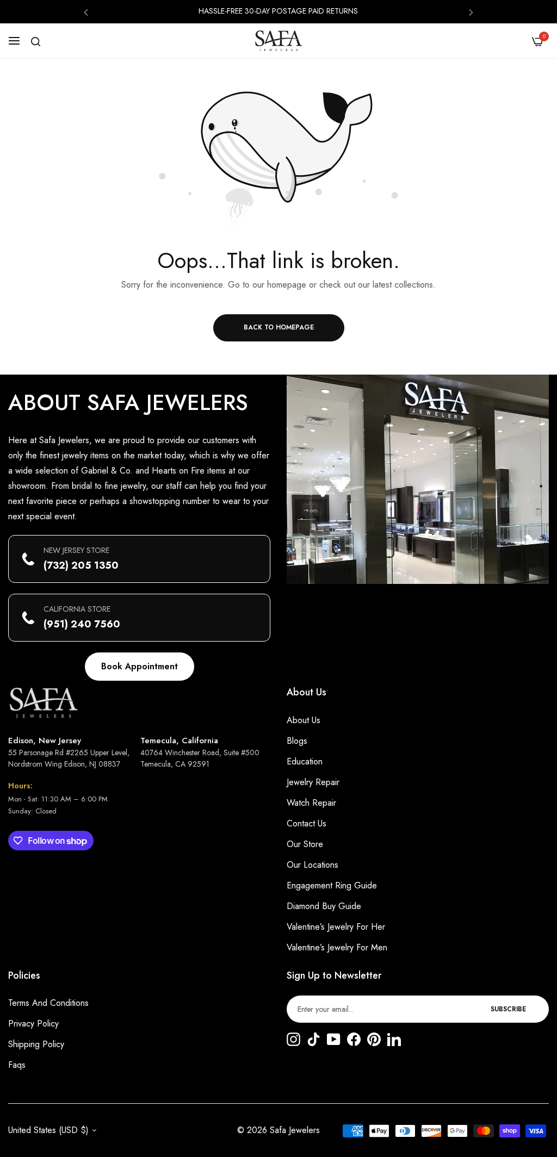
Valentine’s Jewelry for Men (337, 947)
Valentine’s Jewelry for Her (336, 926)
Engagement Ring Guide (332, 885)
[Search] (35, 41)
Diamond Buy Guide (324, 906)
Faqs (17, 1065)
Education (305, 761)
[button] (86, 11)
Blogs (297, 741)
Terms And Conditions (48, 1003)
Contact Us (306, 823)
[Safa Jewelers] (278, 40)
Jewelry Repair (313, 782)
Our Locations (312, 865)
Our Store (305, 844)
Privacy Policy (33, 1023)
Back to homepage (279, 327)
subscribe (508, 1009)
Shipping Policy (36, 1044)
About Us (303, 720)
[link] (418, 479)
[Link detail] (293, 1040)
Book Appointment (139, 666)
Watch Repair (311, 803)
